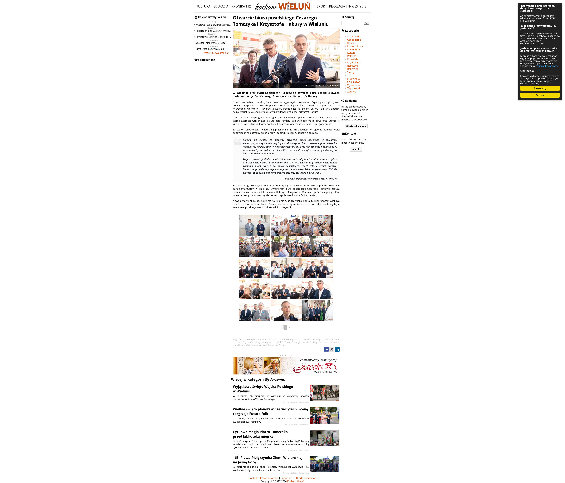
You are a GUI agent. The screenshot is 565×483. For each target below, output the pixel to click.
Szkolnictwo (353, 81)
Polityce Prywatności (547, 66)
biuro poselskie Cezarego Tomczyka (314, 339)
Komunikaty (353, 49)
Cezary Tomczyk (292, 342)
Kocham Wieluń (295, 481)
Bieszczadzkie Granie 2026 (210, 49)
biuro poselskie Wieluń (272, 342)
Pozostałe (352, 59)
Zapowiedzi (353, 88)
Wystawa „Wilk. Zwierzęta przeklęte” (213, 24)
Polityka (351, 56)
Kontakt (356, 149)
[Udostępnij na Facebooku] (326, 349)
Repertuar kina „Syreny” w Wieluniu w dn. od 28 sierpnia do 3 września (213, 30)
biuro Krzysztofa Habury (280, 339)
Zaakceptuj (540, 88)
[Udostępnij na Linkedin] (337, 349)
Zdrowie (351, 91)
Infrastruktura (355, 46)
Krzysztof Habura (321, 342)
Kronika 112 (241, 6)
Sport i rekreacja (331, 6)
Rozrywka (352, 69)
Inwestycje (357, 6)
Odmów (540, 95)
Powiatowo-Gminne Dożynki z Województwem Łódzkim (213, 36)
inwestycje (307, 342)
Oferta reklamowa (356, 126)
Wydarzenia (353, 85)
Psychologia (353, 62)
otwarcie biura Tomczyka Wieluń (269, 345)
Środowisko (353, 78)
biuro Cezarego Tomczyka (252, 339)
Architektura (354, 36)
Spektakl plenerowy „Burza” (211, 42)
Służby (350, 72)
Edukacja (220, 6)
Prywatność (287, 478)
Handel (351, 43)
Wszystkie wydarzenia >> (217, 52)
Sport (350, 75)
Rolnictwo (352, 65)
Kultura (203, 6)
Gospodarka (354, 39)
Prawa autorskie (269, 478)
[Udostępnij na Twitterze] (331, 349)
